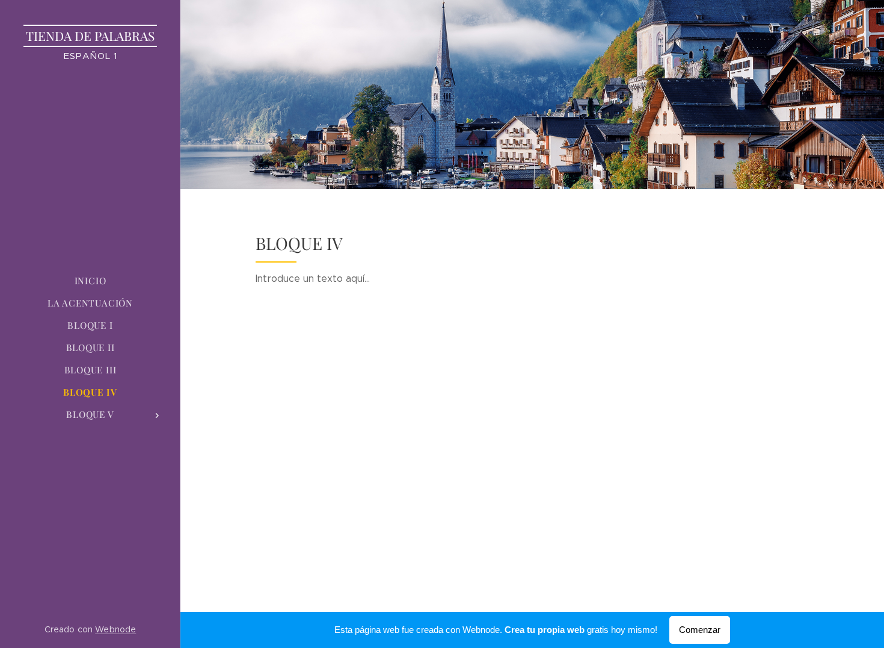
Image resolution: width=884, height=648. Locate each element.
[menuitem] (90, 281)
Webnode (115, 629)
